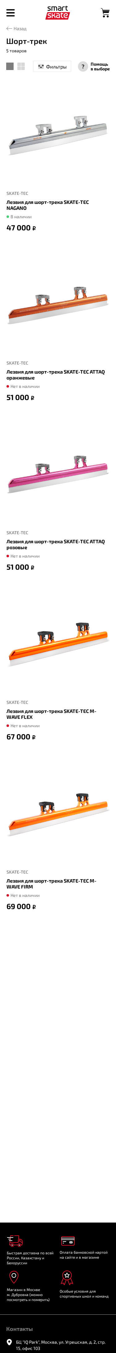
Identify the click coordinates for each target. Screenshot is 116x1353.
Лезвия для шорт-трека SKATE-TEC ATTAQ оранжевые (55, 374)
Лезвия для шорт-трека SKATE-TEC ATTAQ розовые (55, 544)
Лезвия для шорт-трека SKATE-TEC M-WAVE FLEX (51, 714)
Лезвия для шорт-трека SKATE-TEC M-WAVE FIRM (51, 883)
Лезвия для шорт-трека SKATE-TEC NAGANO (47, 205)
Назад (20, 28)
